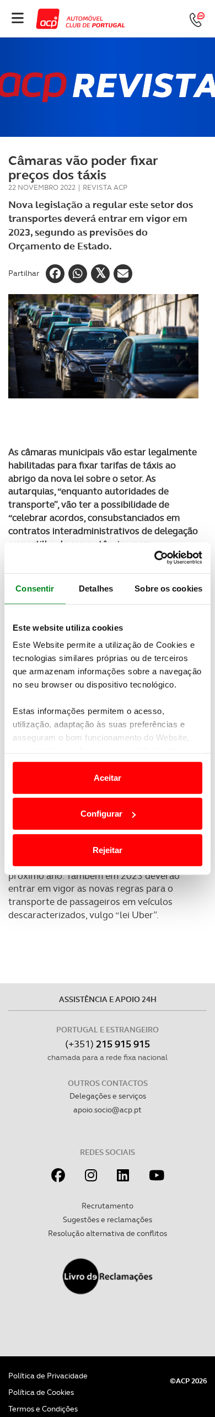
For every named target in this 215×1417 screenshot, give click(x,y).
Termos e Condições (43, 1409)
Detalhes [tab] (96, 588)
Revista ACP (105, 187)
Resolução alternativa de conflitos (107, 1233)
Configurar (101, 813)
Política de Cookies (41, 1392)
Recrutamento (107, 1206)
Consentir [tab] (34, 588)
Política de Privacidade (48, 1376)
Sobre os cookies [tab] (168, 588)
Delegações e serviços (107, 1096)
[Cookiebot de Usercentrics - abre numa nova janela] (154, 558)
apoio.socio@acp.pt (107, 1110)
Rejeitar (107, 849)
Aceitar (107, 777)
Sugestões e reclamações (107, 1219)
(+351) (107, 1043)
